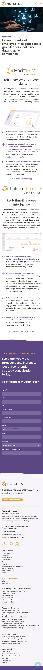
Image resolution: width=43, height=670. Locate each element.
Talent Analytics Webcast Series (13, 621)
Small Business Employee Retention (14, 637)
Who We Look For (7, 568)
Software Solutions (10, 579)
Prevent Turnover (7, 598)
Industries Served (9, 634)
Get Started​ (7, 649)
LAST (3, 405)
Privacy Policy (6, 660)
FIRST (3, 397)
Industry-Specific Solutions (11, 643)
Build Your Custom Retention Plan (13, 591)
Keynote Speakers (8, 602)
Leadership (5, 555)
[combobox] (4, 429)
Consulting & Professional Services (16, 589)
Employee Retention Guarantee (12, 566)
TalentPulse (6, 583)
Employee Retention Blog (10, 611)
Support (5, 662)
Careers (4, 562)
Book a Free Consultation (10, 654)
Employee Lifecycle (8, 615)
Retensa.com (7, 551)
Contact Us (6, 652)
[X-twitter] (11, 544)
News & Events (7, 558)
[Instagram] (4, 544)
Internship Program (8, 570)
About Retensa (7, 553)
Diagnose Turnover (8, 593)
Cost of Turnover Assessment (12, 619)
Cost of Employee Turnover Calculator (15, 613)
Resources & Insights (10, 608)
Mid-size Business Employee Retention (14, 639)
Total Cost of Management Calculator (15, 617)
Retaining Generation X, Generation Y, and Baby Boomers (21, 626)
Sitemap (5, 658)
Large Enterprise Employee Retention (14, 641)
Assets (4, 573)
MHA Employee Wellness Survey (12, 628)
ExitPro (4, 581)
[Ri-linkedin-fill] (17, 544)
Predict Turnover (7, 596)
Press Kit (5, 564)
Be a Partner (6, 560)
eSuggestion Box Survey (10, 600)
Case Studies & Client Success (12, 623)
